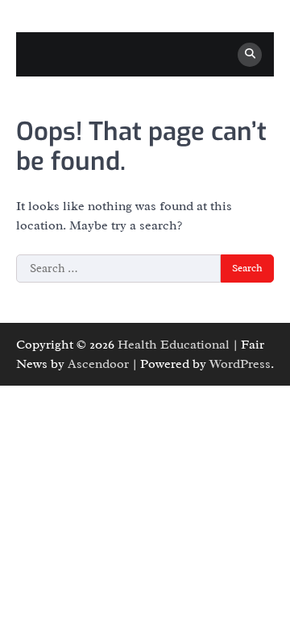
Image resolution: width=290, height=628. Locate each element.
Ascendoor (98, 364)
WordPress (240, 364)
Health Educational (174, 345)
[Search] (250, 55)
